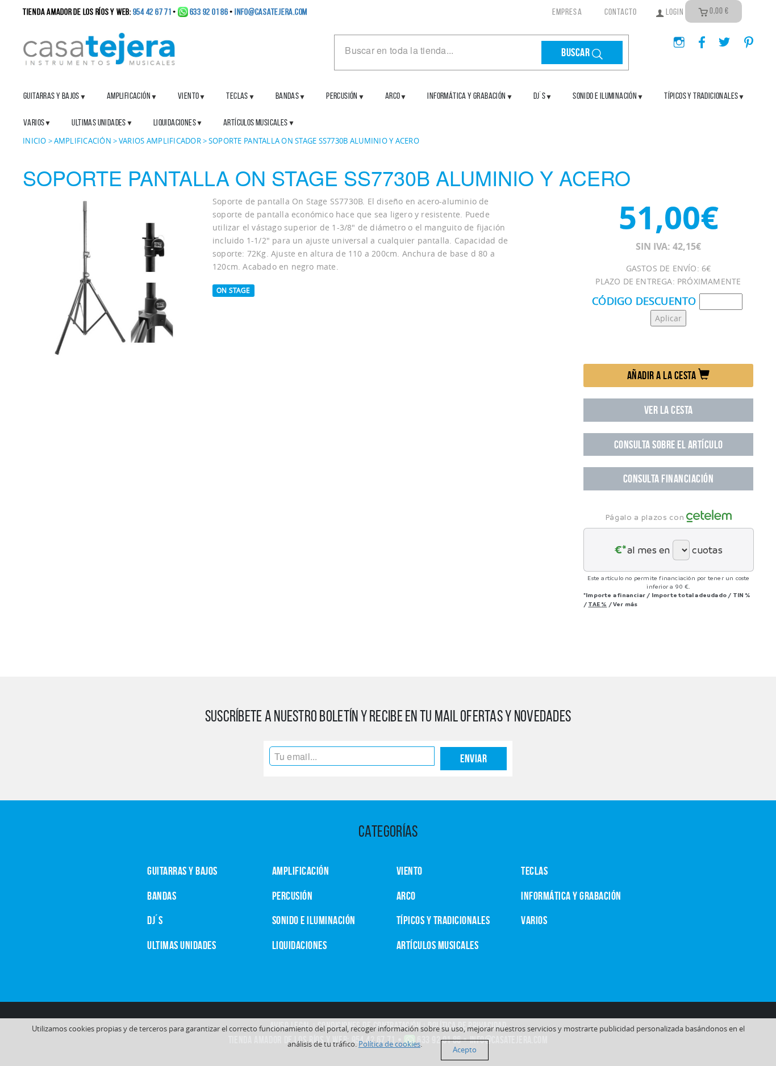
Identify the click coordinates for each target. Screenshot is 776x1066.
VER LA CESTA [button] (668, 410)
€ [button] (719, 10)
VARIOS (534, 920)
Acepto (465, 1050)
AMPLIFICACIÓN (129, 95)
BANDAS (161, 895)
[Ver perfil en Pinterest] (743, 38)
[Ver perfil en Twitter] (720, 38)
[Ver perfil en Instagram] (674, 38)
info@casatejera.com (271, 11)
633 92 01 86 (209, 11)
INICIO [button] (35, 141)
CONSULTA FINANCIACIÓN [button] (668, 478)
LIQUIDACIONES (174, 122)
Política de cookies (389, 1044)
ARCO (406, 895)
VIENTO (410, 870)
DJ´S (154, 920)
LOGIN (674, 11)
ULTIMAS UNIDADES (99, 122)
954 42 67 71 (152, 11)
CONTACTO (620, 11)
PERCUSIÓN (342, 95)
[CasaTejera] (99, 47)
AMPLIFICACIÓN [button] (82, 141)
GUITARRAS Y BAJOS (51, 95)
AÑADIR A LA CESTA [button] (662, 375)
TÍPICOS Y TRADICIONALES (701, 95)
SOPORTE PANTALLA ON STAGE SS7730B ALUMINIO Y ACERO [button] (313, 141)
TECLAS (534, 870)
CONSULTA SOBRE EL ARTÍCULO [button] (668, 444)
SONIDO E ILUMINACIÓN (605, 95)
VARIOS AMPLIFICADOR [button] (160, 141)
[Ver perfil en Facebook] (697, 38)
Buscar (576, 52)
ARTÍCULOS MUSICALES (255, 122)
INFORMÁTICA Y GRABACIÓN (466, 95)
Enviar (473, 758)
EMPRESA (567, 11)
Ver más (625, 604)
